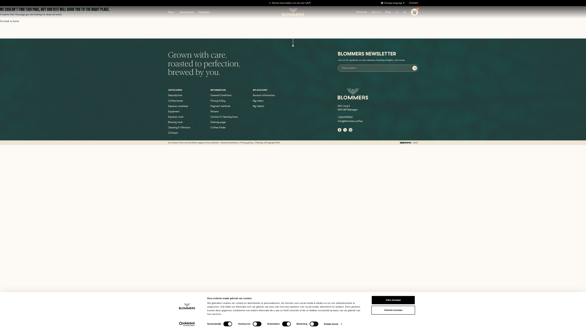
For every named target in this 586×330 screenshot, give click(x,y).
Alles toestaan (393, 300)
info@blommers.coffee (350, 121)
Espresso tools (175, 117)
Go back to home (9, 21)
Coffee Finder (218, 127)
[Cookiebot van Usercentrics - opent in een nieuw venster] (187, 324)
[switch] (257, 323)
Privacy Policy (217, 100)
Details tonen (331, 324)
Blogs (388, 12)
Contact (413, 3)
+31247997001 (345, 117)
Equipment (174, 111)
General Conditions (221, 95)
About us (376, 12)
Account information (264, 95)
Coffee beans (175, 100)
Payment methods (220, 106)
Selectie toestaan (393, 310)
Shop (170, 12)
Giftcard (173, 133)
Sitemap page (218, 122)
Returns (214, 111)
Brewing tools (175, 122)
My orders (258, 100)
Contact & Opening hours (224, 117)
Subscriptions (187, 12)
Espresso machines (178, 106)
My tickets (258, 106)
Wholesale (361, 12)
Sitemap (259, 142)
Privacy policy (247, 142)
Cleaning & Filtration (179, 127)
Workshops (204, 12)
